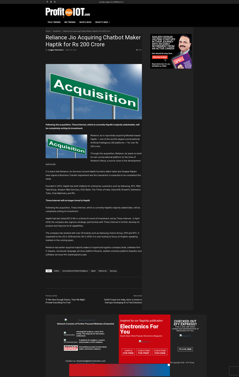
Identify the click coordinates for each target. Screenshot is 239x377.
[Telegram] (93, 56)
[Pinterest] (61, 56)
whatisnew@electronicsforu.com (91, 361)
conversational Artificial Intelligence (75, 271)
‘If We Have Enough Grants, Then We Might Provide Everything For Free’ (65, 301)
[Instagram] (51, 2)
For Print (143, 353)
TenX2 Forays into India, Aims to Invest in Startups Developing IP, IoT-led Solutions (123, 301)
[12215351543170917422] (171, 68)
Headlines (57, 31)
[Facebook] (47, 2)
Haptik (93, 271)
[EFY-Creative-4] (119, 375)
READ (185, 349)
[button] (190, 22)
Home (48, 31)
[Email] (80, 56)
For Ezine (160, 353)
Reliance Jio (103, 271)
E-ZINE (188, 349)
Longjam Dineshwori (55, 50)
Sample (128, 351)
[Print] (86, 56)
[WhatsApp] (67, 56)
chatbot (56, 271)
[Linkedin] (74, 56)
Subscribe (144, 351)
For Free (128, 353)
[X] (55, 2)
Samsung (113, 271)
